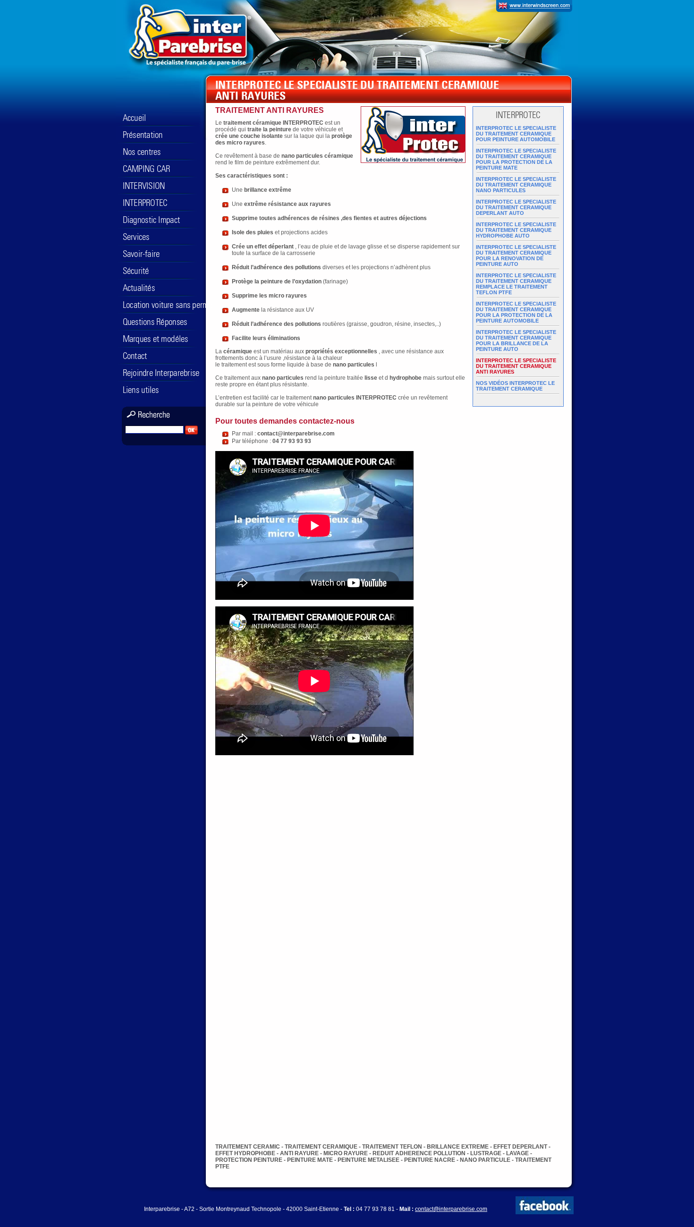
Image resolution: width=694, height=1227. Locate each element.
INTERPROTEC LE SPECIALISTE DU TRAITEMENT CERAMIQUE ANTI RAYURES (516, 366)
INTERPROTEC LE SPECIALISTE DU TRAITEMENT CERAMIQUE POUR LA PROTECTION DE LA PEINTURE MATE (516, 159)
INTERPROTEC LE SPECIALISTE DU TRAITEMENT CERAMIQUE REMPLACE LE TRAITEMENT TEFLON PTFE (516, 284)
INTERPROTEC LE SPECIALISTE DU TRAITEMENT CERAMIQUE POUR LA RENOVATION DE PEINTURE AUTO (516, 255)
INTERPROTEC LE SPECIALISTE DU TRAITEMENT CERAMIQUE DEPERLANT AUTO (516, 207)
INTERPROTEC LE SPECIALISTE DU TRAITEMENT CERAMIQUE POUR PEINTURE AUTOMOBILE (516, 133)
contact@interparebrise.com (451, 1209)
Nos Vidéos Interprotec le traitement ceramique (515, 386)
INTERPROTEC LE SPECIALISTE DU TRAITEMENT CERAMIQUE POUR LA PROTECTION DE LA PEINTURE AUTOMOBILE (516, 312)
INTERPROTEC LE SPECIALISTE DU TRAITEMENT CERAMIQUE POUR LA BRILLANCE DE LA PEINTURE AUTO (516, 340)
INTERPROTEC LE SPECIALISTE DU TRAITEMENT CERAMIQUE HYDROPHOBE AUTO (516, 230)
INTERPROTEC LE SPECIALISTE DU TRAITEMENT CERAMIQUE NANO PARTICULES (516, 184)
